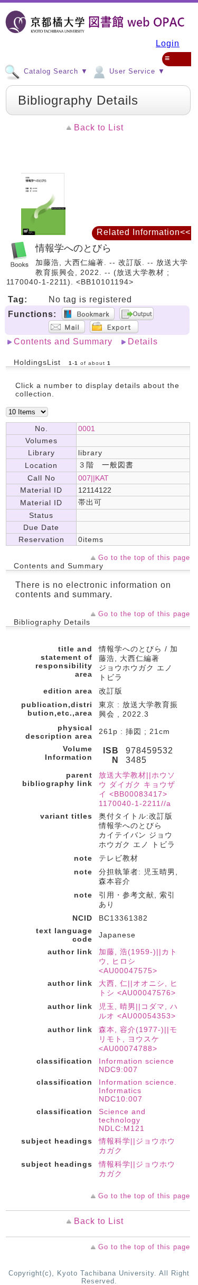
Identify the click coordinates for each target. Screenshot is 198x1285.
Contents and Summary (63, 341)
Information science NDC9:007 (136, 1065)
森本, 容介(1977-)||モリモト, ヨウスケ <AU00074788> (138, 1039)
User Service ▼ (136, 72)
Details (143, 341)
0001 (86, 428)
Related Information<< (144, 232)
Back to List (99, 127)
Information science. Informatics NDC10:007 (138, 1090)
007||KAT (93, 478)
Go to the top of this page (144, 558)
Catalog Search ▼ (54, 72)
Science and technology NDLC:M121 (122, 1120)
